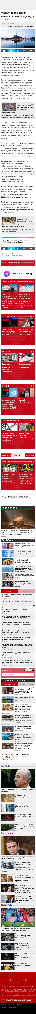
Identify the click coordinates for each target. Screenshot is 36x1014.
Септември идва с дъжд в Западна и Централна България (24, 826)
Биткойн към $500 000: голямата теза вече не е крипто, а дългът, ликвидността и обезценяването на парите (17, 532)
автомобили (20, 253)
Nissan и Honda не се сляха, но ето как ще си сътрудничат (23, 552)
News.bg (3, 1004)
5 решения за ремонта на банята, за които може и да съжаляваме (8, 367)
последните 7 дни (9, 684)
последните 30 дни (26, 684)
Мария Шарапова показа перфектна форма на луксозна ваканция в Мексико (24, 545)
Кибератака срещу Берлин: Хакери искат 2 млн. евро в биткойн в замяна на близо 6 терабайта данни (17, 645)
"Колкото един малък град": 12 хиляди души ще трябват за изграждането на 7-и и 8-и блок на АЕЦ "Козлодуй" (24, 690)
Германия (6, 253)
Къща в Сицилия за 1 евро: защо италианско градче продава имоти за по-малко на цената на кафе (23, 569)
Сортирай (15, 455)
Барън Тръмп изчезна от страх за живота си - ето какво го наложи (17, 858)
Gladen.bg (3, 1007)
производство (28, 253)
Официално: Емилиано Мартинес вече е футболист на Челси (24, 955)
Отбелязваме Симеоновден (20, 796)
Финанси (3, 536)
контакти (31, 1011)
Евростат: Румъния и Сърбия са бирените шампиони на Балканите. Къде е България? (16, 631)
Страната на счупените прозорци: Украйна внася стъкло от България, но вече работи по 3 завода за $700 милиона (23, 719)
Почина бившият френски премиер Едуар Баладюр (18, 790)
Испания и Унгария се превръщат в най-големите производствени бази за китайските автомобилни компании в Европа (23, 708)
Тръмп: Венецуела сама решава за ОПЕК (24, 806)
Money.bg (11, 1004)
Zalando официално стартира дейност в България (23, 698)
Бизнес (10, 26)
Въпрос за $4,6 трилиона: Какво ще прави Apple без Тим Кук (9, 332)
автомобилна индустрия (17, 255)
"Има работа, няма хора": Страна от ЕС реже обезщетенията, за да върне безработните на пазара (16, 624)
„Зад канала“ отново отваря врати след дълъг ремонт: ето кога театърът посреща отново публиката (24, 888)
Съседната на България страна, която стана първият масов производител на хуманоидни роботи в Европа (17, 866)
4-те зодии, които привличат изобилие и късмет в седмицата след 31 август (24, 560)
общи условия (6, 1011)
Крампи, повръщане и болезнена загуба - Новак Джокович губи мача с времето (22, 584)
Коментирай (30, 455)
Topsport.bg (27, 1004)
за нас (24, 1011)
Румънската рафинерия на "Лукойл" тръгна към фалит (23, 727)
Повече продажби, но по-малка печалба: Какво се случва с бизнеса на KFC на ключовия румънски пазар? (18, 653)
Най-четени (26, 591)
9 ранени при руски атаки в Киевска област (24, 815)
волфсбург (13, 253)
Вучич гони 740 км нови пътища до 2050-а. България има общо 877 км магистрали (16, 616)
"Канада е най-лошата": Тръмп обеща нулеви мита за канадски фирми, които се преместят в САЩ (17, 662)
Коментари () (29, 26)
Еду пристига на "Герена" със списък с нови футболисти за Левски (23, 946)
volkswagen (7, 255)
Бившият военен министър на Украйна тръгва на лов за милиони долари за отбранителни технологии (18, 609)
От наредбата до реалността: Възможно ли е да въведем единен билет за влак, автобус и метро (26, 478)
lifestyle (7, 540)
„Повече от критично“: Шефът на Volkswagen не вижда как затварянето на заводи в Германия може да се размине (9, 300)
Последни (9, 591)
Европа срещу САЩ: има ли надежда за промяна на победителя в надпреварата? (9, 437)
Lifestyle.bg (19, 1004)
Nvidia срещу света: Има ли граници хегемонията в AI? (26, 436)
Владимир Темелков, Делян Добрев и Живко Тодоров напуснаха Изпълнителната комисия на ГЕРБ (9, 403)
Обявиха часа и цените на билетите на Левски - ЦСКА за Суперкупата (16, 929)
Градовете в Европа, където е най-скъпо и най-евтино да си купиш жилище (24, 878)
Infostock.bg (12, 1007)
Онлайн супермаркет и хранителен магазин (21, 755)
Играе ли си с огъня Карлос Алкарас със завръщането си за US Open (24, 575)
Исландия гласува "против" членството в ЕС (26, 400)
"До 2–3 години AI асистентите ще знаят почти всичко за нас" (26, 332)
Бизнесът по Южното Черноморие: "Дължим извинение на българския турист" (16, 638)
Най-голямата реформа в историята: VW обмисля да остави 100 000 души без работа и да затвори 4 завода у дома (26, 300)
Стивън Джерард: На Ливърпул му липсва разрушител (23, 935)
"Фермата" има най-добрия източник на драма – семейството (8, 478)
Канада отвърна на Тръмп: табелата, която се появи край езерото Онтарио (24, 899)
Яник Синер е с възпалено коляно (22, 964)
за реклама (16, 1011)
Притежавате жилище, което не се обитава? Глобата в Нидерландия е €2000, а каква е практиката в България (24, 746)
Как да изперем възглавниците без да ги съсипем (26, 366)
